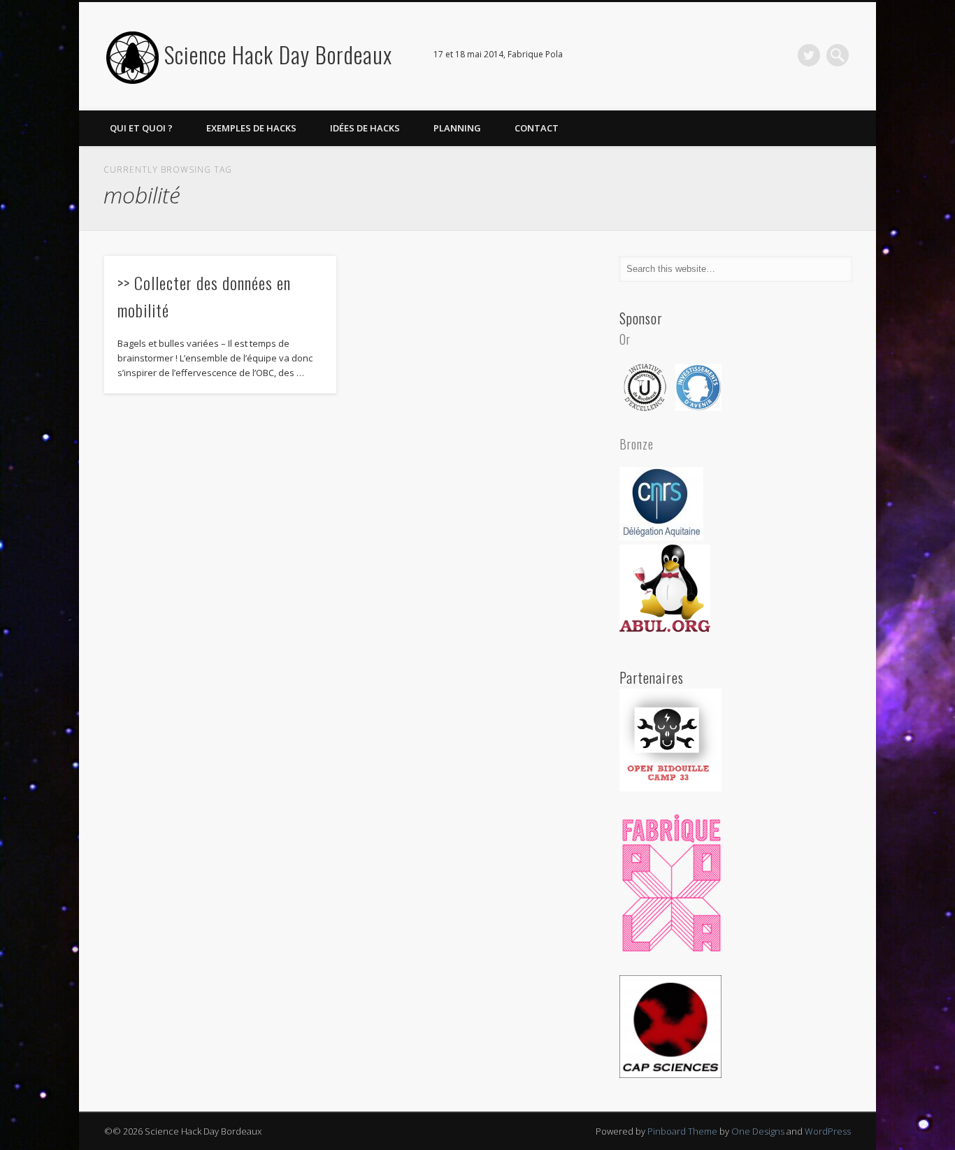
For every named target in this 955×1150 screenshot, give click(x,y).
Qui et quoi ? (141, 128)
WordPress (828, 1131)
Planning (457, 128)
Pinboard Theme (682, 1131)
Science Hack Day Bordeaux (278, 54)
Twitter (809, 55)
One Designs (757, 1131)
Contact (537, 128)
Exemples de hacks (251, 128)
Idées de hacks (365, 128)
